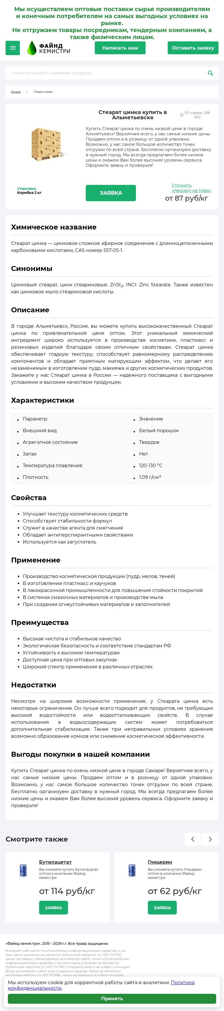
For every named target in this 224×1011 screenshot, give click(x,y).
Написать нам (120, 48)
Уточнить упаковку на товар (191, 188)
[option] (57, 887)
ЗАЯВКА (111, 193)
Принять (112, 998)
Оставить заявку (193, 48)
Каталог (16, 91)
